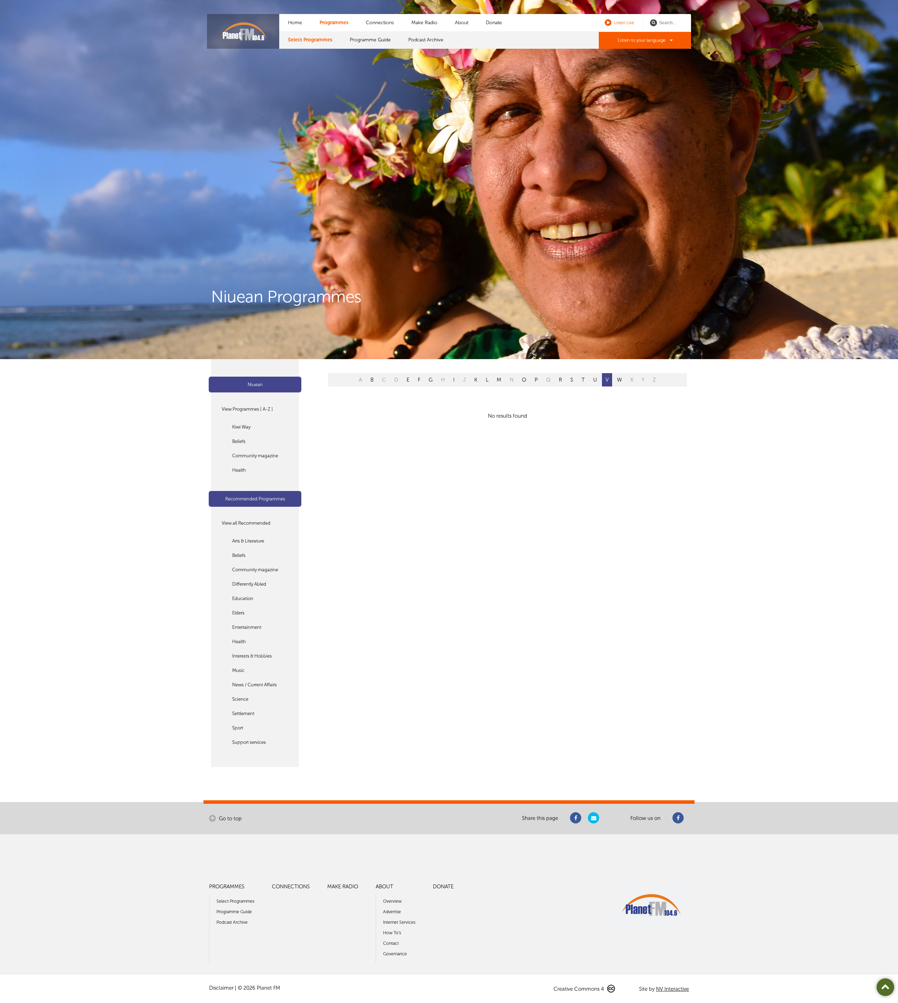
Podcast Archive (425, 40)
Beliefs (239, 441)
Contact (391, 943)
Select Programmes (310, 40)
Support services (249, 742)
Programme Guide (370, 40)
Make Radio (424, 23)
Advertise (392, 911)
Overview (392, 901)
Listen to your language (642, 40)
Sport (237, 728)
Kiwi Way (241, 427)
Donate (494, 23)
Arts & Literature (248, 541)
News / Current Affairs (254, 684)
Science (240, 699)
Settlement (243, 713)
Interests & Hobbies (252, 656)
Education (242, 598)
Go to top (229, 818)
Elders (238, 612)
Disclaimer (221, 988)
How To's (392, 932)
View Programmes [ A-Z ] (247, 409)
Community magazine (255, 455)
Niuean (255, 384)
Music (238, 670)
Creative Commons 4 (579, 989)
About (461, 23)
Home (295, 23)
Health (239, 470)
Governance (395, 953)
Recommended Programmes (255, 499)
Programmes (334, 23)
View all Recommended (246, 523)
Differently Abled (249, 584)
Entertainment (246, 627)
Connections (380, 23)
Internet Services (399, 922)
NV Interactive (672, 989)
